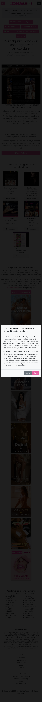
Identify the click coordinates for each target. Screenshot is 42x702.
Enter (36, 373)
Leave (28, 373)
